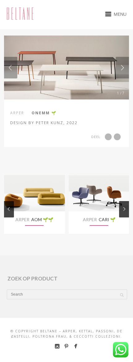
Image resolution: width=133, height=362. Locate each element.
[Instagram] (57, 346)
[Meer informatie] (89, 122)
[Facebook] (75, 346)
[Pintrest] (66, 346)
